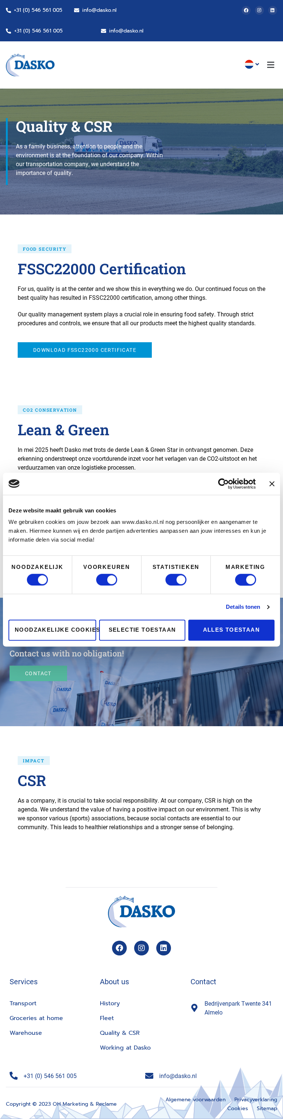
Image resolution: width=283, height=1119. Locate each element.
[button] (271, 65)
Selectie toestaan (142, 630)
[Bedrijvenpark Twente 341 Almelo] (195, 1008)
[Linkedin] (272, 10)
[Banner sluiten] (272, 483)
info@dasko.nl (99, 10)
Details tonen (243, 607)
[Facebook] (246, 10)
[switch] (106, 580)
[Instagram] (259, 10)
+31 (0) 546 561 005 (38, 10)
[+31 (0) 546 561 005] (8, 10)
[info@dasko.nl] (76, 10)
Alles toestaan (231, 630)
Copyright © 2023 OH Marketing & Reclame (61, 1104)
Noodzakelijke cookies (55, 630)
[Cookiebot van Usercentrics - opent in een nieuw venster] (223, 483)
